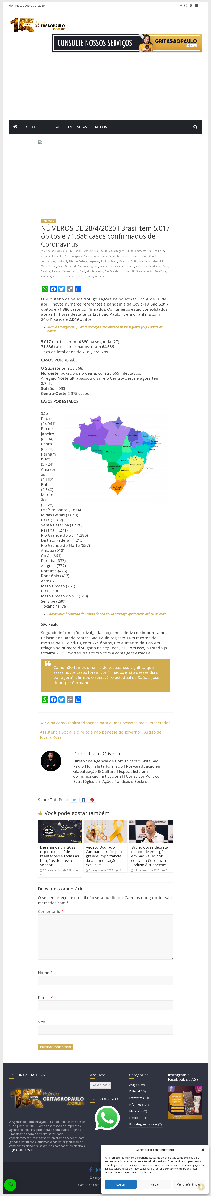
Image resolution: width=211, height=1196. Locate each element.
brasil (135, 256)
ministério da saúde (112, 266)
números (141, 266)
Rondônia (160, 271)
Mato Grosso (48, 266)
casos (143, 256)
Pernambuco (69, 271)
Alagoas (77, 256)
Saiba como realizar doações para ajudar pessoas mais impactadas (105, 722)
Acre (67, 256)
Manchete (136, 1111)
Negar (154, 1184)
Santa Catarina (61, 276)
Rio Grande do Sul (142, 271)
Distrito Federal (78, 261)
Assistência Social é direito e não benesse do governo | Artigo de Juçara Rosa (101, 734)
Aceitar (121, 1184)
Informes (48, 221)
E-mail (45, 997)
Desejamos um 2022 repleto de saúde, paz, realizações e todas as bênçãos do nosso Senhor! (60, 856)
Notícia (101, 127)
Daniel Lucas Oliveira (86, 251)
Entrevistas (77, 127)
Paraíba (45, 271)
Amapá (88, 256)
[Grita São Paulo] (15, 127)
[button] (203, 1150)
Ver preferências (189, 1184)
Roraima (46, 276)
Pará (165, 266)
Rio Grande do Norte (117, 271)
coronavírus (48, 261)
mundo (130, 266)
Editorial (52, 127)
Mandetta (145, 261)
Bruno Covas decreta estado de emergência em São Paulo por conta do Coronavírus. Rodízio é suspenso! (151, 856)
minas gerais (90, 266)
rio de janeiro (95, 271)
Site (41, 1022)
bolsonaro (123, 256)
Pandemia (155, 266)
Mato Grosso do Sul (69, 266)
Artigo (31, 127)
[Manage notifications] (201, 1187)
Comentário (50, 911)
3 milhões (158, 251)
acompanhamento (52, 256)
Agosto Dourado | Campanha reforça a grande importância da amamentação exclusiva (104, 856)
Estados (124, 261)
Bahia (112, 256)
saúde (89, 276)
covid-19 (62, 261)
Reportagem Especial (143, 1124)
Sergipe (99, 276)
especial (94, 261)
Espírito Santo (109, 261)
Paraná (56, 271)
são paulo (78, 276)
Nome (45, 972)
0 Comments (138, 251)
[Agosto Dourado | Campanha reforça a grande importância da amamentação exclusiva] (106, 822)
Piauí (82, 271)
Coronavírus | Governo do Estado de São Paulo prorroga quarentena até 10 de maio (106, 614)
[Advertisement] (105, 89)
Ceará (152, 256)
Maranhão (159, 261)
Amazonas (100, 256)
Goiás (134, 261)
